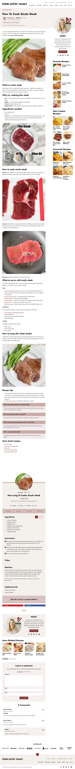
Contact (70, 2)
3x (41, 517)
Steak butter (8, 326)
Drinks (51, 5)
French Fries (8, 302)
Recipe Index (32, 5)
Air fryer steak (8, 444)
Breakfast (45, 5)
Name (6, 688)
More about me (33, 630)
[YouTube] (39, 634)
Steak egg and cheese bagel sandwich (14, 312)
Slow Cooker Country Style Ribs (56, 144)
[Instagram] (28, 634)
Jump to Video (15, 22)
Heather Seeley (11, 17)
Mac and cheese (9, 304)
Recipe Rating (20, 671)
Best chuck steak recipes (11, 449)
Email (6, 692)
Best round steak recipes (11, 451)
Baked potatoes (9, 298)
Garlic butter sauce (9, 328)
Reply (43, 709)
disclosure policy (22, 25)
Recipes (6, 9)
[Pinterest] (31, 634)
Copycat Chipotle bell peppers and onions (15, 291)
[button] (18, 492)
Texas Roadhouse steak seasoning (17, 119)
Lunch (65, 5)
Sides (61, 5)
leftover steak (12, 401)
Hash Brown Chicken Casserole (66, 178)
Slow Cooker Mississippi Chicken (66, 128)
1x (36, 517)
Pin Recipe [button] (18, 511)
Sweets (46, 2)
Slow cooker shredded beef (11, 446)
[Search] (71, 5)
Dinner (56, 5)
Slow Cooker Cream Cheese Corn (57, 128)
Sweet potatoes (9, 300)
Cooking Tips (52, 2)
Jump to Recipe (6, 22)
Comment (7, 674)
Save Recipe (8, 511)
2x (39, 517)
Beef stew (7, 448)
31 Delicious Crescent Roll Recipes (65, 93)
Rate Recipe (29, 511)
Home (3, 9)
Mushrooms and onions (10, 296)
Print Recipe (40, 511)
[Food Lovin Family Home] (14, 4)
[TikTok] (36, 634)
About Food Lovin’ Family (61, 2)
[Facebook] (34, 634)
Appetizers (38, 5)
